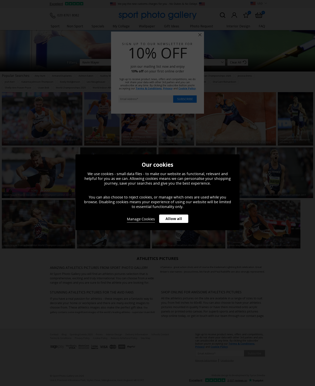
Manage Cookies (141, 219)
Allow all (174, 218)
